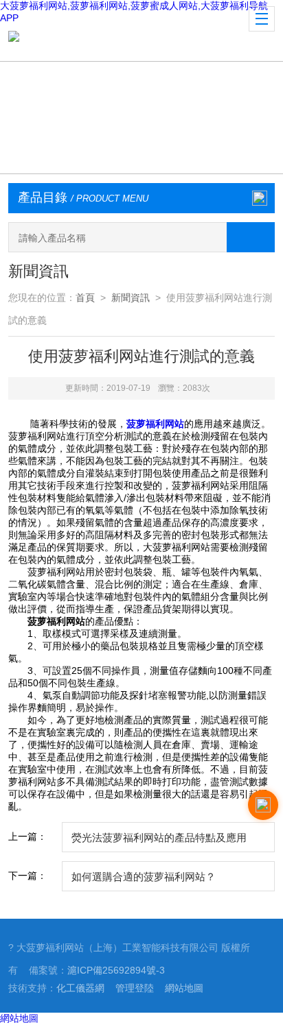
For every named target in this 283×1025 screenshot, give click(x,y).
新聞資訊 (130, 297)
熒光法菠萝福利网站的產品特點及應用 (159, 837)
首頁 (85, 297)
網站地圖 (184, 987)
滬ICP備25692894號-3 (116, 970)
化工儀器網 (80, 987)
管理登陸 (134, 987)
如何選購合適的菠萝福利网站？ (143, 876)
